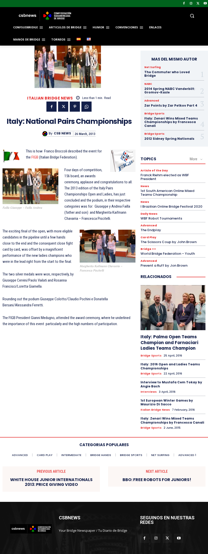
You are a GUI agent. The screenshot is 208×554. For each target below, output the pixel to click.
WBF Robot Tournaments (161, 218)
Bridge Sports (154, 113)
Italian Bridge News (50, 98)
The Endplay (151, 230)
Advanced (151, 101)
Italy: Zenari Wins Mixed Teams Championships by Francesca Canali (171, 122)
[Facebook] (184, 4)
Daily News (149, 213)
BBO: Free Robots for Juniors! (157, 479)
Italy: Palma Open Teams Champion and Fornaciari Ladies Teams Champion (169, 342)
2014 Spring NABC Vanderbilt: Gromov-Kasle (169, 90)
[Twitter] (198, 4)
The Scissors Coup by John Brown (169, 242)
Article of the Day (154, 170)
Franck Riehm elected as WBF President (165, 177)
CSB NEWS (62, 133)
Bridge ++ (148, 249)
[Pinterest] (75, 107)
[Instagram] (191, 4)
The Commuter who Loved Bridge (167, 74)
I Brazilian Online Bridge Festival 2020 (171, 206)
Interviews (149, 391)
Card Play (148, 237)
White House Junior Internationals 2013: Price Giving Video (51, 482)
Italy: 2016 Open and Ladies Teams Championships (170, 366)
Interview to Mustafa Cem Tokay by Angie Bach (171, 384)
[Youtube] (205, 4)
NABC (148, 84)
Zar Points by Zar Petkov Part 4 (170, 105)
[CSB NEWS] (45, 133)
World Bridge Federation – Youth (168, 253)
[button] (138, 16)
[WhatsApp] (86, 107)
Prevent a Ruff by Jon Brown (164, 265)
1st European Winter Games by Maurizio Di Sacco (167, 402)
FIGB (34, 157)
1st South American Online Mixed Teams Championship (167, 192)
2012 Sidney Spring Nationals (169, 138)
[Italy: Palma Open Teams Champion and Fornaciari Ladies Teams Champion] (173, 307)
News (145, 186)
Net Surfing (152, 67)
